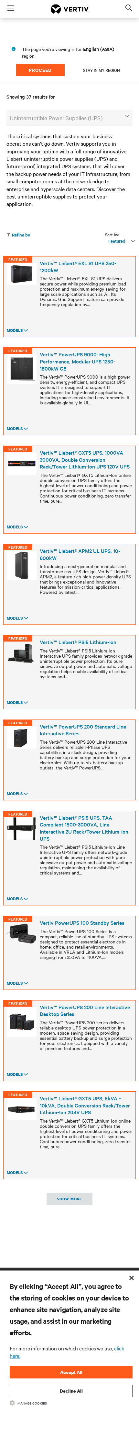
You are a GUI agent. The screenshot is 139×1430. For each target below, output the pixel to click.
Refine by (21, 235)
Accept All (71, 1372)
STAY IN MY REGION (101, 70)
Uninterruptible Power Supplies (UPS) (56, 117)
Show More (69, 1199)
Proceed (40, 69)
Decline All (71, 1391)
